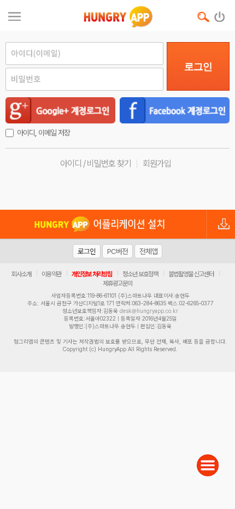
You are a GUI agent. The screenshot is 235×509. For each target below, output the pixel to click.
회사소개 (21, 274)
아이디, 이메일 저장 (43, 132)
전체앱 (148, 251)
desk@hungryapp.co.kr (149, 310)
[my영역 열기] (14, 15)
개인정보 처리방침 (92, 274)
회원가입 (157, 163)
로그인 (198, 66)
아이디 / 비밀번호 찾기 (95, 163)
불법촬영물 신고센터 (191, 274)
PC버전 (117, 251)
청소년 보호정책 (140, 274)
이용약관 (51, 274)
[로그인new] (220, 14)
